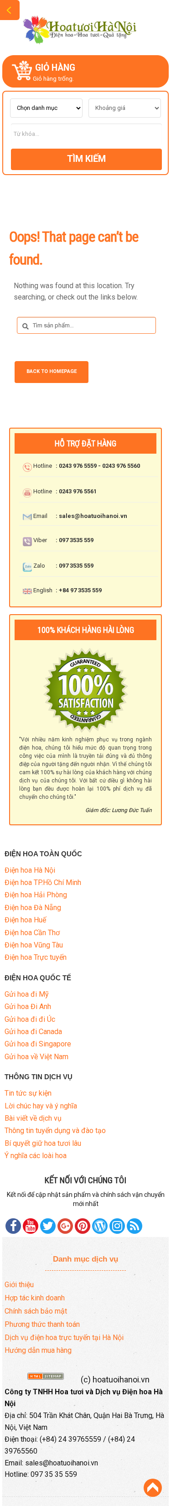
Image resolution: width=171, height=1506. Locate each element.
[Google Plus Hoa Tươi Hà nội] (65, 1226)
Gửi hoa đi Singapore (38, 1044)
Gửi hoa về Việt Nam (36, 1056)
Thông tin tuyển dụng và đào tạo (55, 1130)
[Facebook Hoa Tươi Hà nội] (13, 1226)
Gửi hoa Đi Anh (28, 1006)
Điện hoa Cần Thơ (32, 932)
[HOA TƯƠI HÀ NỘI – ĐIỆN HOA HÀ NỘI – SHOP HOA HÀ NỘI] (85, 27)
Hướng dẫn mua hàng (38, 1350)
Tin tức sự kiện (28, 1093)
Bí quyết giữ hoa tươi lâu (43, 1143)
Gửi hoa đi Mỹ (27, 994)
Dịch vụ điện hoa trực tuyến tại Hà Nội (64, 1337)
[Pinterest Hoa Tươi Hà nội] (48, 1226)
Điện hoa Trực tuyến (36, 957)
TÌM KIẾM (86, 158)
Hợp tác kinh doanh (35, 1298)
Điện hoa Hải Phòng (36, 894)
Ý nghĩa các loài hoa (36, 1155)
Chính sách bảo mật (36, 1311)
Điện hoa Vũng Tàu (34, 945)
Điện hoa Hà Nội (30, 870)
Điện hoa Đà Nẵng (33, 907)
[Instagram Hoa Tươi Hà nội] (117, 1226)
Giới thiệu (19, 1284)
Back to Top (153, 1488)
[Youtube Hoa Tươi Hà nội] (30, 1226)
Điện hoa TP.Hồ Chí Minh (43, 882)
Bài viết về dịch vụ (33, 1118)
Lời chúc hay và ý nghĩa (41, 1106)
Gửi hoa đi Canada (33, 1031)
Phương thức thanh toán (42, 1324)
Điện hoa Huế (25, 920)
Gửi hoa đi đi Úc (30, 1019)
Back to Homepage (51, 371)
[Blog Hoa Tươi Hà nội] (100, 1226)
